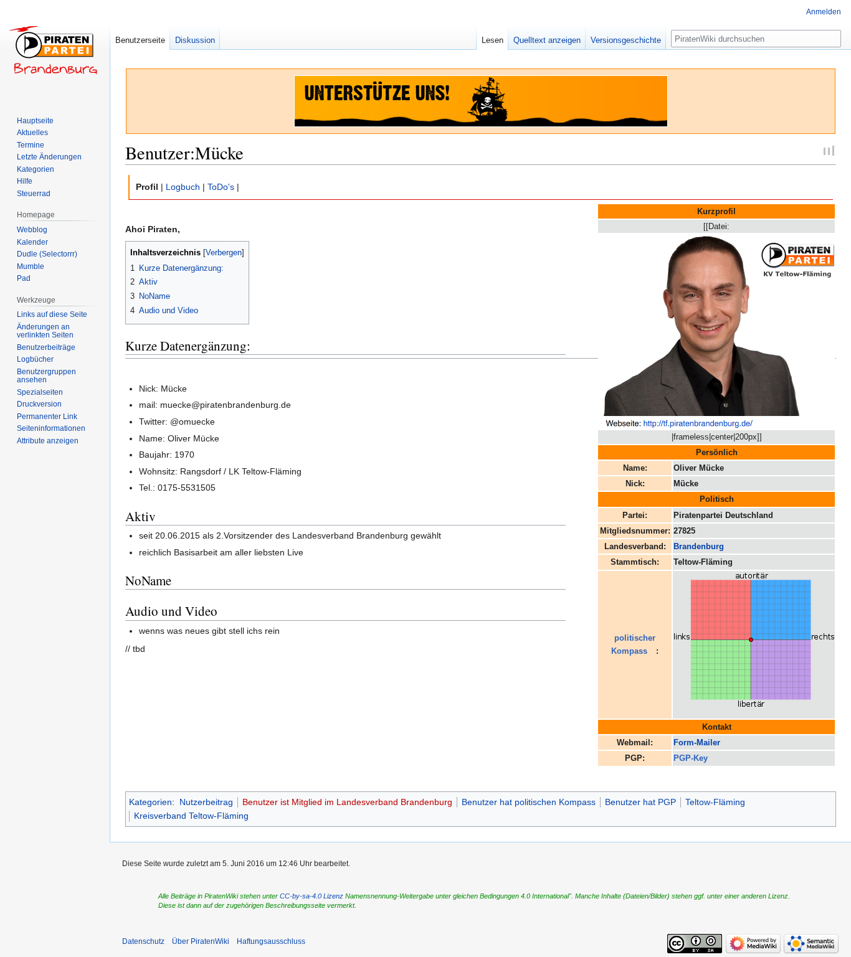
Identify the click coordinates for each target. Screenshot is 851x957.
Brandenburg (698, 546)
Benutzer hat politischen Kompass (529, 802)
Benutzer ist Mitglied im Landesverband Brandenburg (347, 802)
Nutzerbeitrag (206, 802)
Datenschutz (143, 941)
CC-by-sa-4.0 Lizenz (311, 896)
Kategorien (150, 802)
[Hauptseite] (55, 50)
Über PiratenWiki (200, 941)
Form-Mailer (696, 742)
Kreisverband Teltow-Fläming (191, 816)
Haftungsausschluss (271, 941)
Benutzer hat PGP (640, 802)
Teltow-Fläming (715, 802)
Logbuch (183, 187)
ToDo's (220, 187)
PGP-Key (690, 758)
